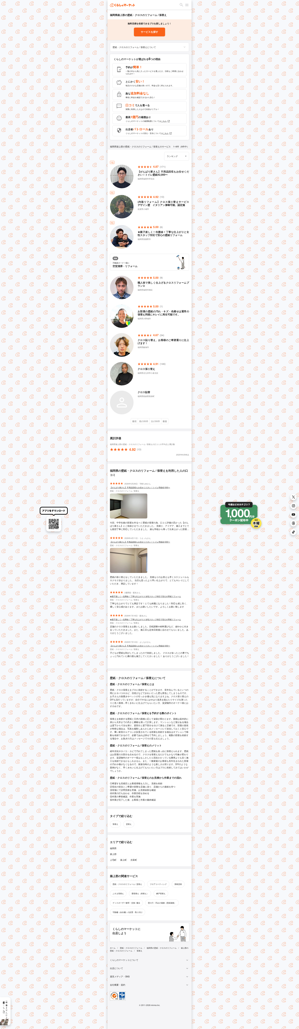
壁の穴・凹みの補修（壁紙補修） (162, 902)
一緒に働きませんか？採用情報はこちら (5, 1009)
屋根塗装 (178, 884)
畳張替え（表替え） (140, 893)
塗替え (129, 824)
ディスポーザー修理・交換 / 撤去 (126, 902)
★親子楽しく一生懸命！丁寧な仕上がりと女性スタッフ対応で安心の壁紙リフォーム (145, 596)
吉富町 (134, 859)
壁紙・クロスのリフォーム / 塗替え (127, 884)
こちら (164, 121)
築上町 (123, 859)
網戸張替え (161, 893)
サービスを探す (149, 32)
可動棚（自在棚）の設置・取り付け (127, 912)
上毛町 (113, 859)
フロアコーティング (158, 884)
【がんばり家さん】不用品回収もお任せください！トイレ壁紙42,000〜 (140, 487)
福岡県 (113, 848)
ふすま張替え (118, 893)
